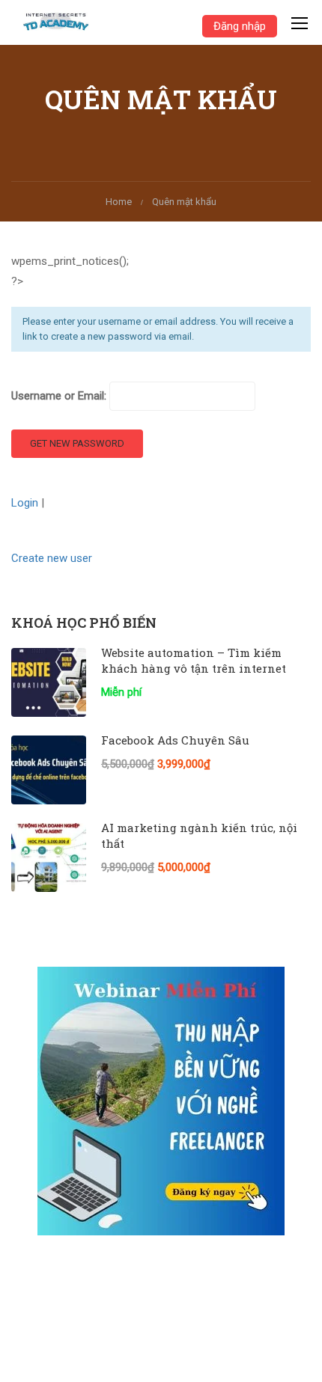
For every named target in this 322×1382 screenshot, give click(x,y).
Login (26, 503)
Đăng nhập (239, 26)
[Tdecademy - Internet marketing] (60, 22)
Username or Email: (60, 396)
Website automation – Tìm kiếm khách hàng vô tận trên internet (193, 660)
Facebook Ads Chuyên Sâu (175, 740)
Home (119, 201)
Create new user (51, 558)
